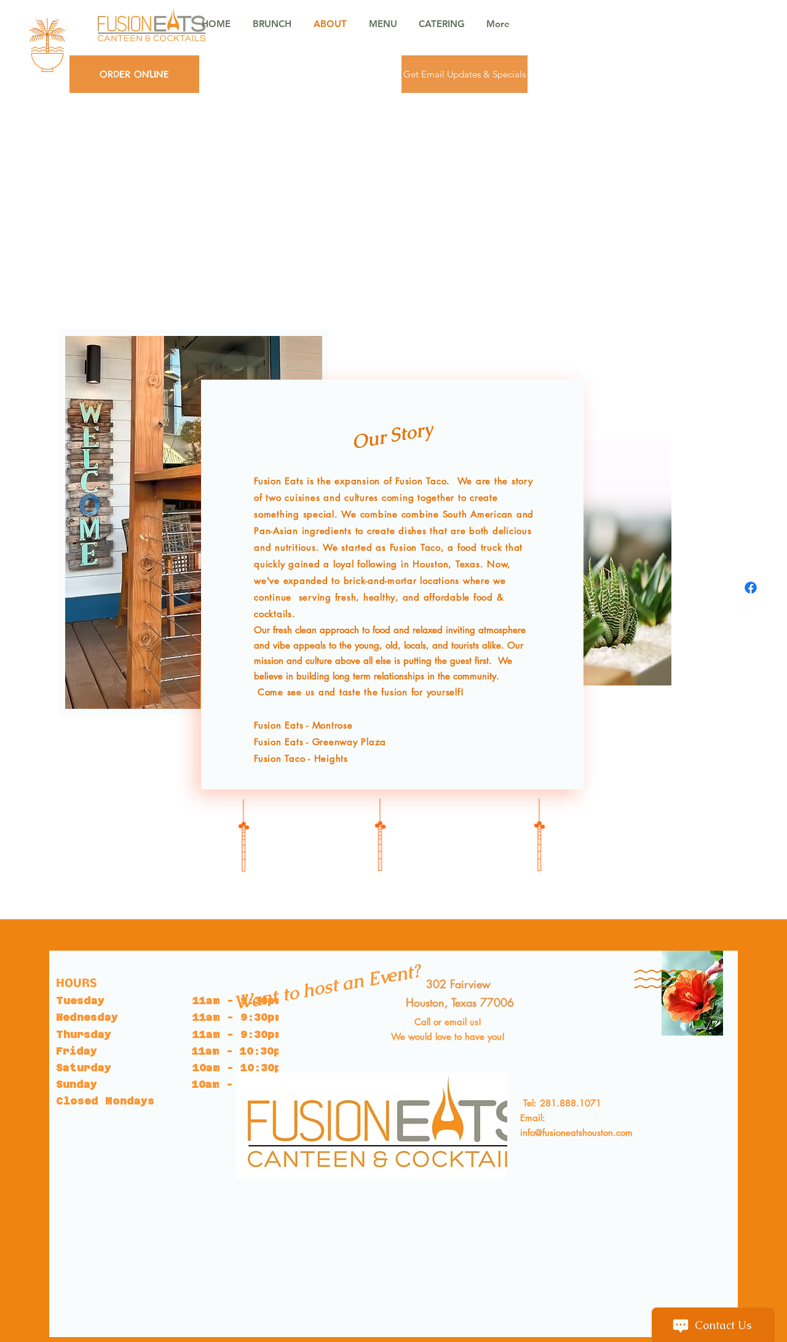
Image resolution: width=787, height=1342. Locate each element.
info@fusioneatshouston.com (576, 1132)
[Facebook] (751, 588)
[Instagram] (751, 617)
